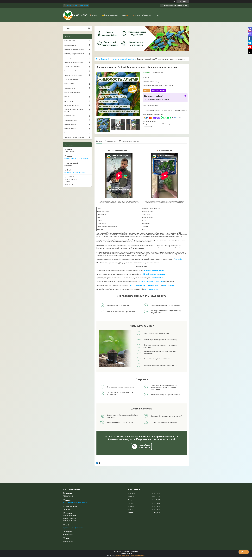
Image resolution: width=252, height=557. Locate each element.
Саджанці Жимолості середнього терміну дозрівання (118, 59)
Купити (146, 90)
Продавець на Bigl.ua (126, 553)
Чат (245, 552)
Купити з (155, 90)
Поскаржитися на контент (122, 555)
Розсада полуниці (70, 45)
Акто (142, 281)
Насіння (66, 96)
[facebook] (97, 463)
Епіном (145, 274)
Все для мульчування (71, 105)
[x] (99, 463)
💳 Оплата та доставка (110, 15)
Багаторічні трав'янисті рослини (74, 71)
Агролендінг (178, 259)
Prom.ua (135, 551)
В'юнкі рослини (69, 84)
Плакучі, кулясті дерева (72, 92)
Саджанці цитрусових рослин (74, 53)
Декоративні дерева (71, 79)
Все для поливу (69, 116)
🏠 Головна (93, 15)
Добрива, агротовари (71, 101)
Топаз (157, 281)
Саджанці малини (70, 124)
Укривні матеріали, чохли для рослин (73, 110)
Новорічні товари (70, 133)
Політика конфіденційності (138, 555)
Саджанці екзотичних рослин (74, 49)
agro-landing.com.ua (151, 289)
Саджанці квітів (69, 88)
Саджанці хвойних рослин (72, 58)
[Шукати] (89, 28)
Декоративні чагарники (72, 66)
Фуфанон (150, 281)
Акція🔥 (125, 15)
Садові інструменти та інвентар (74, 137)
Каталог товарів (69, 41)
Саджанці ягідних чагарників (73, 62)
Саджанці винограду (71, 120)
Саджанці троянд (70, 128)
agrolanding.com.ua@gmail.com (74, 172)
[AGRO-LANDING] (68, 15)
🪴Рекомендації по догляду (142, 15)
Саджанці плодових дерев (73, 75)
